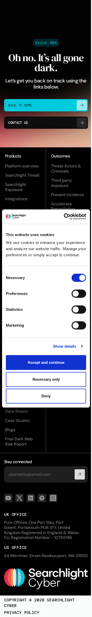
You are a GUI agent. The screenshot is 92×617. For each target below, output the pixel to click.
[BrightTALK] (53, 498)
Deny (46, 396)
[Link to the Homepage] (46, 578)
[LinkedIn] (31, 498)
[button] (80, 474)
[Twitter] (19, 498)
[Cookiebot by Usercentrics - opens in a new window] (65, 216)
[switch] (79, 294)
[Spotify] (42, 498)
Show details (64, 346)
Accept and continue (46, 362)
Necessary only (46, 379)
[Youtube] (8, 498)
